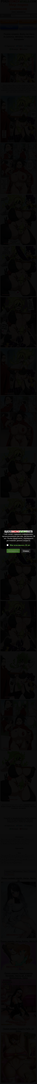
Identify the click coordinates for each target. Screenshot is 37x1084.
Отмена (26, 551)
